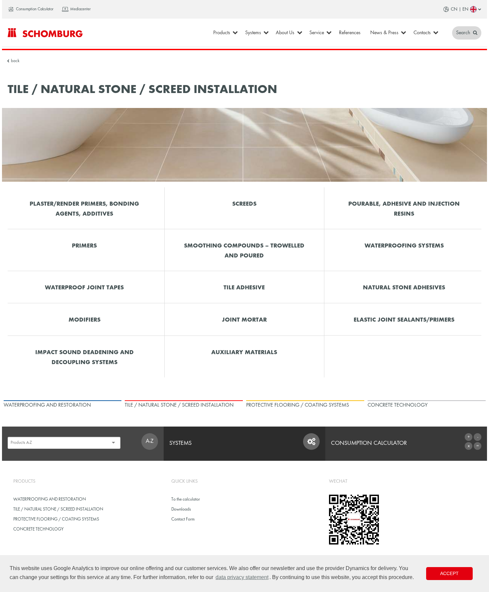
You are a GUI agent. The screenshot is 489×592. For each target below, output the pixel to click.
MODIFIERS (84, 320)
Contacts (422, 33)
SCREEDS (244, 204)
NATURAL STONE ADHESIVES (404, 288)
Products (221, 33)
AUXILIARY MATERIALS (244, 352)
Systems (253, 33)
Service (316, 33)
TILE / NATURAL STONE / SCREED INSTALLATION (58, 509)
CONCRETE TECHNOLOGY (38, 529)
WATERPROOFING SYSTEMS (404, 246)
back (15, 61)
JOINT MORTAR (244, 320)
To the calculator (185, 499)
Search (463, 33)
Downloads (181, 509)
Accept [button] (449, 573)
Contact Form (183, 519)
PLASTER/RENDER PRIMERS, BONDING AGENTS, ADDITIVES (84, 209)
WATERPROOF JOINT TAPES (84, 288)
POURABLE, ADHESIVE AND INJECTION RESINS (404, 209)
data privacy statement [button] (242, 577)
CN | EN (459, 9)
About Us (285, 33)
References (350, 33)
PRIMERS (84, 246)
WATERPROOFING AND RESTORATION (49, 499)
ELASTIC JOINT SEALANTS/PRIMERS (404, 320)
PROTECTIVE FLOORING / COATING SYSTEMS (56, 519)
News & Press (384, 33)
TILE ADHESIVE (244, 288)
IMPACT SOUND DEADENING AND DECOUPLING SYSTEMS (84, 357)
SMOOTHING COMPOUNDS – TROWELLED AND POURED (244, 250)
